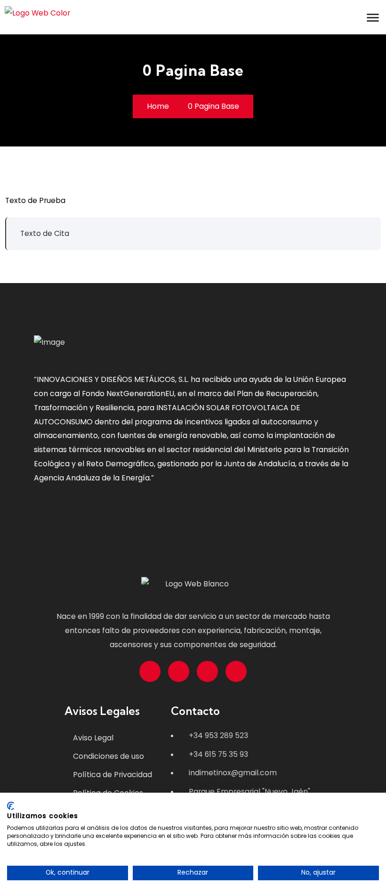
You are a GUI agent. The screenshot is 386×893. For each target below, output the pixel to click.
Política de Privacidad (112, 774)
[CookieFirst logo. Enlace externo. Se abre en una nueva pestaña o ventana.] (10, 806)
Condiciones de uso (108, 756)
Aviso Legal (93, 738)
